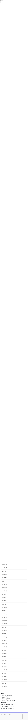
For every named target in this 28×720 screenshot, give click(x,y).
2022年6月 (4, 574)
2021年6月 (4, 614)
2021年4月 (4, 620)
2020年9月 (4, 643)
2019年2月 (4, 683)
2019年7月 (4, 670)
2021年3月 (4, 624)
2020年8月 (4, 647)
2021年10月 (5, 600)
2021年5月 (4, 617)
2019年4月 (4, 676)
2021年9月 (4, 604)
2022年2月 (4, 587)
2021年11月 (4, 597)
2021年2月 (4, 627)
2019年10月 (5, 666)
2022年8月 (4, 568)
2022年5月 (4, 577)
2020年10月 (5, 640)
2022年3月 (4, 584)
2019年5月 (4, 673)
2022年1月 (4, 591)
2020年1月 (4, 656)
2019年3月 (4, 680)
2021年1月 (4, 630)
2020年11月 (4, 637)
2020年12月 (5, 633)
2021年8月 (4, 607)
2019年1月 (4, 686)
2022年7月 (4, 571)
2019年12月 (5, 660)
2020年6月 (4, 653)
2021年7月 (4, 610)
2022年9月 (4, 564)
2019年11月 (4, 663)
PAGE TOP (25, 697)
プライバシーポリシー (6, 714)
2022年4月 (4, 581)
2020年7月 (4, 650)
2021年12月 (5, 594)
